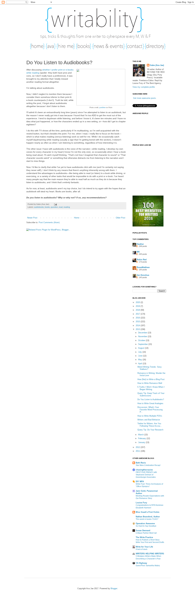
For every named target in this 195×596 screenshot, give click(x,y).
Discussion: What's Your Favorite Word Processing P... (150, 409)
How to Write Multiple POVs (149, 416)
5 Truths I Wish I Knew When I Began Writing (151, 388)
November (143, 336)
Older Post (120, 218)
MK (138, 252)
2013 (138, 329)
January (142, 442)
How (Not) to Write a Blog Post (151, 379)
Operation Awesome (145, 523)
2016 (138, 318)
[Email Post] (55, 204)
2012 (138, 447)
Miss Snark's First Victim (147, 512)
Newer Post (32, 218)
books (47, 207)
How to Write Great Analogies (150, 403)
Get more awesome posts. (144, 98)
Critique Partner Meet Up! (146, 533)
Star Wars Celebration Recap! (148, 465)
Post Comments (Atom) (49, 222)
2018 (138, 310)
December (143, 332)
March (141, 434)
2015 (138, 321)
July (140, 352)
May (140, 359)
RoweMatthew (143, 267)
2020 (138, 302)
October (142, 340)
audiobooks (39, 207)
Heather (140, 244)
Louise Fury (141, 502)
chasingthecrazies (144, 470)
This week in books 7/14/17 (147, 519)
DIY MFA (140, 481)
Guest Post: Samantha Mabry (148, 565)
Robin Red (142, 259)
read (61, 207)
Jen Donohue (143, 275)
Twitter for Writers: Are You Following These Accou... (149, 424)
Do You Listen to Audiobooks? (150, 399)
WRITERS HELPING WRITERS (150, 553)
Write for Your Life (144, 547)
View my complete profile (144, 87)
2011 (138, 451)
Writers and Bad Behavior (148, 420)
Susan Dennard (143, 530)
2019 (138, 306)
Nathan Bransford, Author (148, 516)
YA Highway (141, 563)
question (54, 207)
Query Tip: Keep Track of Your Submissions (150, 394)
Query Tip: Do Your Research (150, 430)
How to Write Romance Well (149, 383)
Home (76, 218)
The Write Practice (144, 537)
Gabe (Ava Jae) (157, 65)
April (140, 363)
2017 (138, 314)
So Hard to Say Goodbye (146, 526)
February (142, 438)
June (140, 356)
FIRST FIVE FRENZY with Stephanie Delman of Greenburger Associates (146, 474)
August (141, 348)
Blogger (114, 588)
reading (67, 207)
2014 (138, 325)
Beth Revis (141, 463)
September (143, 344)
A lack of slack (141, 549)
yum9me (102, 107)
